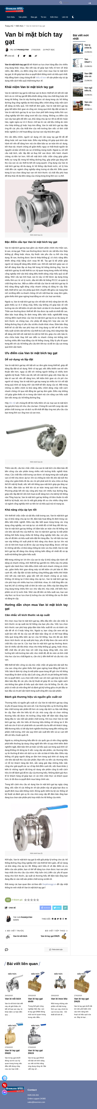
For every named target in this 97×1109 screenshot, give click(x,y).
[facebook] (52, 919)
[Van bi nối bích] (14, 982)
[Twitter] (58, 919)
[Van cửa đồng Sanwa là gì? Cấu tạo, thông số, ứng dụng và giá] (78, 106)
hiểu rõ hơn (41, 77)
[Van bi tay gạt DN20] (14, 1033)
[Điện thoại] (4, 1085)
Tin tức (43, 17)
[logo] (14, 13)
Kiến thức (54, 17)
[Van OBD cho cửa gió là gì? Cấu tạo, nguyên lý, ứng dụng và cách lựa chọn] (78, 77)
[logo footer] (14, 1089)
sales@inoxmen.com (36, 1102)
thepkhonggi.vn (49, 884)
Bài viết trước (15, 931)
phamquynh (23, 50)
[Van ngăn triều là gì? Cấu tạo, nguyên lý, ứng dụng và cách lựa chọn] (78, 91)
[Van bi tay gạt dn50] (37, 982)
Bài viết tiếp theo (55, 931)
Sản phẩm (23, 17)
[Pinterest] (60, 919)
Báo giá (34, 17)
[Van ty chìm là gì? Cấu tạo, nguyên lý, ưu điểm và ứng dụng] (78, 49)
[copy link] (35, 55)
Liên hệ (65, 17)
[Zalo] (4, 1078)
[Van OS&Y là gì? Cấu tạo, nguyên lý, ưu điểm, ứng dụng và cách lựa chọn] (78, 63)
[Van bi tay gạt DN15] (37, 1033)
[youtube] (66, 919)
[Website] (55, 919)
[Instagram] (63, 919)
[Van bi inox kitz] (60, 982)
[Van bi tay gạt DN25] (83, 982)
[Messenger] (4, 1092)
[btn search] (89, 3)
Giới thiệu (11, 17)
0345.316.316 (33, 1095)
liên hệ (12, 403)
